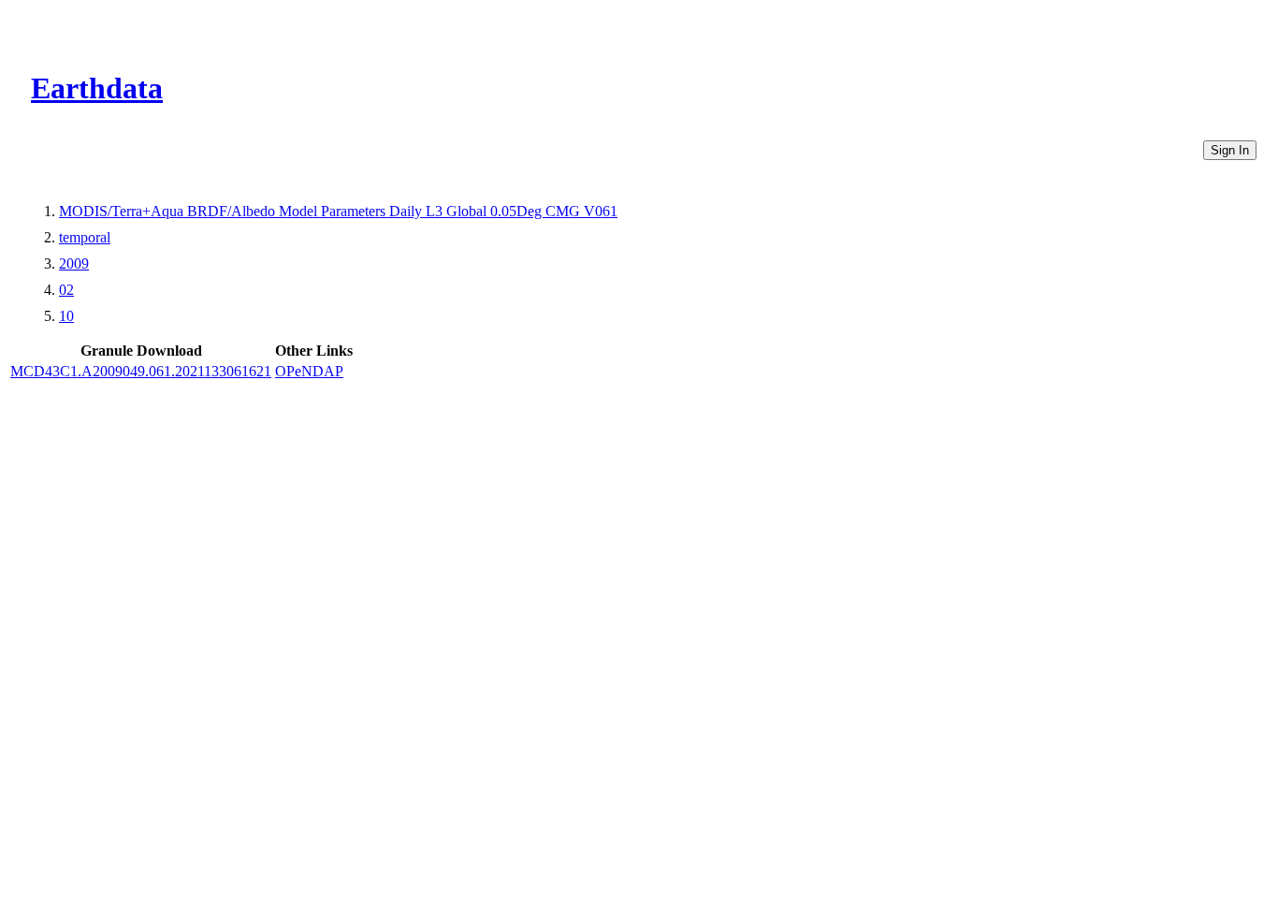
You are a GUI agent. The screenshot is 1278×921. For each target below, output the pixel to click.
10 (66, 316)
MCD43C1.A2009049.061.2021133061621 (140, 371)
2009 (74, 263)
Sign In (1230, 150)
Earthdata (97, 88)
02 (66, 290)
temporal (84, 237)
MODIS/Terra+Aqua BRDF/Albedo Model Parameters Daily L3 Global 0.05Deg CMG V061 (338, 211)
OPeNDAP (309, 371)
